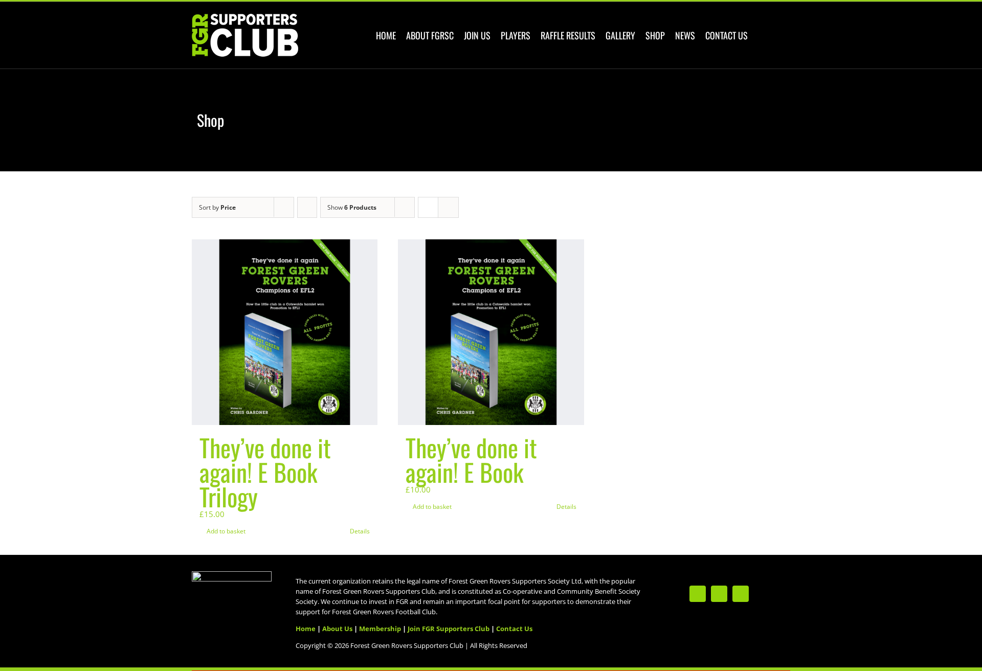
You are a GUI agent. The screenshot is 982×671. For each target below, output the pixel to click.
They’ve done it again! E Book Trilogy (265, 472)
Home (306, 628)
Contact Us (514, 628)
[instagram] (740, 594)
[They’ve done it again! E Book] (491, 332)
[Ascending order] (307, 207)
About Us (337, 628)
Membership (380, 628)
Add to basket (226, 531)
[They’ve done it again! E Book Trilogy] (284, 332)
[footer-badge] (232, 575)
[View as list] (448, 207)
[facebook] (719, 594)
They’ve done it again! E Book (471, 459)
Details (360, 531)
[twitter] (697, 594)
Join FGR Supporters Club (448, 628)
